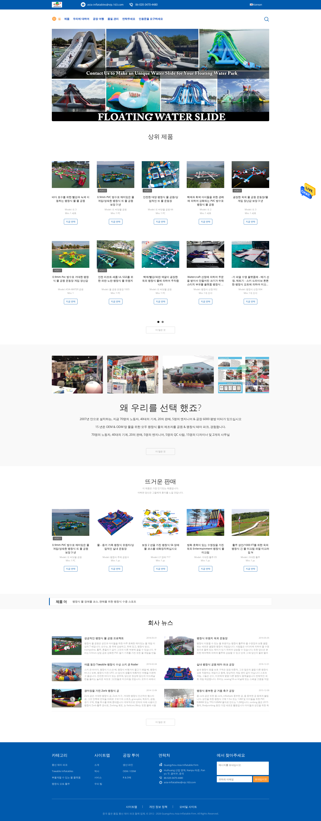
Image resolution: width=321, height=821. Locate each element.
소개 (96, 764)
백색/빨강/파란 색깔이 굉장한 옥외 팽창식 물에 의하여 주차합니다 (160, 280)
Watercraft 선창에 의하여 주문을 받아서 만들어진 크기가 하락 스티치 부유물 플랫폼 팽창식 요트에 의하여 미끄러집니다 (205, 282)
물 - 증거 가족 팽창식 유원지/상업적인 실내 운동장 (115, 546)
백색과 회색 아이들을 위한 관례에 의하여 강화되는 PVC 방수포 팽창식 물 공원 (205, 200)
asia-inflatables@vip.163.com (105, 4)
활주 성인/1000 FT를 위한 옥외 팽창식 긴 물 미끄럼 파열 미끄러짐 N (250, 548)
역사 (96, 771)
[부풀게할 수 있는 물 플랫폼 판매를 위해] (160, 74)
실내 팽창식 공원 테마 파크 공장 (215, 664)
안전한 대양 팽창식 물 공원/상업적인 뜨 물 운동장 (160, 199)
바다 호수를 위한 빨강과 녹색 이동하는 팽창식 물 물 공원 (70, 199)
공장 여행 (98, 18)
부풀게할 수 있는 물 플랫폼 (66, 777)
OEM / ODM (129, 771)
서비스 (98, 777)
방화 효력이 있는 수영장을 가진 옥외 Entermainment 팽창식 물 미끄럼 (205, 548)
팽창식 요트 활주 (61, 783)
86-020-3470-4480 (146, 5)
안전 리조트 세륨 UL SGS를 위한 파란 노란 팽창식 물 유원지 (115, 278)
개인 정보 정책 (158, 806)
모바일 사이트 (188, 806)
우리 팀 (98, 783)
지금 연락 (70, 221)
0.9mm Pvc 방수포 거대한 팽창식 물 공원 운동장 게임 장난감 (70, 278)
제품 (66, 18)
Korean (257, 4)
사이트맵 (131, 806)
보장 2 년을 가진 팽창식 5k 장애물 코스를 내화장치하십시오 (160, 546)
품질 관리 (113, 18)
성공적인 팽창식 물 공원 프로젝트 (104, 638)
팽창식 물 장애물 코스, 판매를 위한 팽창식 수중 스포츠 (104, 601)
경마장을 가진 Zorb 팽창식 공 (101, 690)
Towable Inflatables (62, 771)
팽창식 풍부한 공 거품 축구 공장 (215, 690)
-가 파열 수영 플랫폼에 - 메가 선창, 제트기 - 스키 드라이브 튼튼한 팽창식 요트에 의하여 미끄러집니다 (250, 282)
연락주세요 (128, 18)
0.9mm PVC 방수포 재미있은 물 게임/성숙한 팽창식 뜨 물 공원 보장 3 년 (115, 200)
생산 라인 (128, 764)
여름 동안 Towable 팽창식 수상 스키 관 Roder (111, 664)
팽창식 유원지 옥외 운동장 (212, 638)
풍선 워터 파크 (59, 764)
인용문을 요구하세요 (151, 18)
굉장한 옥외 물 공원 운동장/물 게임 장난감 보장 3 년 (250, 199)
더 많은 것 (160, 329)
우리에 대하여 (81, 18)
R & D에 (127, 777)
